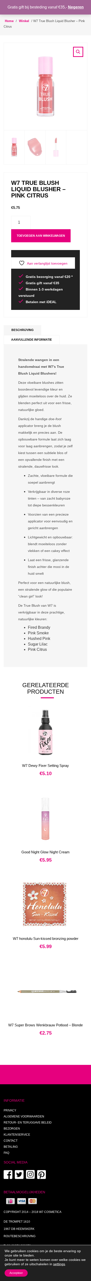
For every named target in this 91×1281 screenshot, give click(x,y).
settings (59, 1264)
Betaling (11, 1146)
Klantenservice (17, 1134)
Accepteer (16, 1273)
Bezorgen (12, 1128)
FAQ (6, 1153)
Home (9, 21)
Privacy (10, 1110)
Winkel (24, 21)
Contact (10, 1140)
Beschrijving (22, 330)
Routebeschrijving (19, 1236)
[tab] (22, 330)
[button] (78, 52)
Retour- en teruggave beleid (28, 1122)
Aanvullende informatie (31, 339)
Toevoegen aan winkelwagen (41, 235)
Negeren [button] (76, 7)
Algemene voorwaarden (24, 1116)
